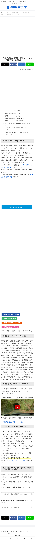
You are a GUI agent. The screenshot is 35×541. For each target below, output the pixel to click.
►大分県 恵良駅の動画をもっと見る (12, 422)
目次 (15, 110)
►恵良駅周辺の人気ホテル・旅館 (11, 323)
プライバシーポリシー (26, 531)
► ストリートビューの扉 (16, 460)
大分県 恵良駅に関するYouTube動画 (14, 118)
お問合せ (17, 535)
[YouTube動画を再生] (17, 407)
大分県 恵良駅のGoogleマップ (13, 113)
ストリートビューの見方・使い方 (14, 120)
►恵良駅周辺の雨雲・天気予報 (11, 314)
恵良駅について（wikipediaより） (14, 116)
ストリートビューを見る (16, 207)
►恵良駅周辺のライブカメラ (10, 327)
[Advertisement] (17, 37)
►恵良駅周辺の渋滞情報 (9, 318)
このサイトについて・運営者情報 (9, 532)
